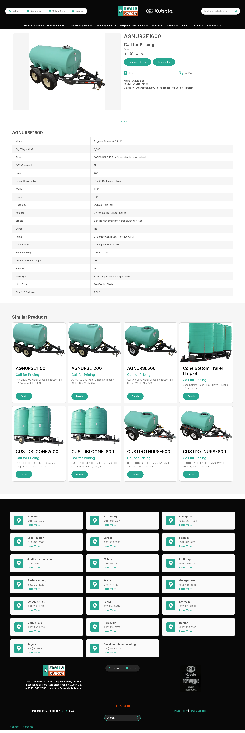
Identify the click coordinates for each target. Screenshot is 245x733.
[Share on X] (131, 54)
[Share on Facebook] (125, 54)
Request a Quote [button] (137, 62)
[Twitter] (120, 705)
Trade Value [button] (164, 62)
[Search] (137, 717)
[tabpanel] (67, 72)
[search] (236, 11)
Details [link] (24, 396)
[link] (56, 11)
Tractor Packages (34, 25)
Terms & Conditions (198, 711)
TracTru (63, 711)
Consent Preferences (21, 726)
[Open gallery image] (67, 71)
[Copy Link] (142, 54)
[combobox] (220, 11)
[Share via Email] (137, 54)
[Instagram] (124, 705)
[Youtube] (128, 705)
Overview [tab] (122, 121)
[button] (14, 11)
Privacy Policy (181, 711)
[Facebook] (116, 705)
